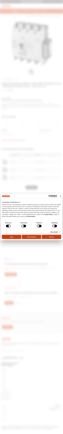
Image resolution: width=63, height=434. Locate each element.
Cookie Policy (48, 214)
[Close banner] (60, 196)
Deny (11, 237)
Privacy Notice (30, 216)
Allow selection (31, 237)
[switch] (23, 226)
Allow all (51, 237)
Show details (54, 232)
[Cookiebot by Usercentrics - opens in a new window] (50, 196)
